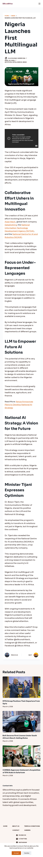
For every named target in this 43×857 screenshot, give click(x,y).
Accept (16, 853)
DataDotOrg (11, 225)
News (25, 62)
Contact (15, 830)
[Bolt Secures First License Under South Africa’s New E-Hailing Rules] (21, 721)
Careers (27, 830)
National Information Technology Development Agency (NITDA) (19, 228)
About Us (15, 826)
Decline (26, 853)
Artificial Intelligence (13, 62)
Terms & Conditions (32, 826)
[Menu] (39, 4)
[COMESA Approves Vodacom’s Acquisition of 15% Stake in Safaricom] (21, 756)
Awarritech (10, 222)
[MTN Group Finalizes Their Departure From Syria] (21, 687)
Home (5, 826)
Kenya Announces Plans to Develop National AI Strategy (19, 405)
